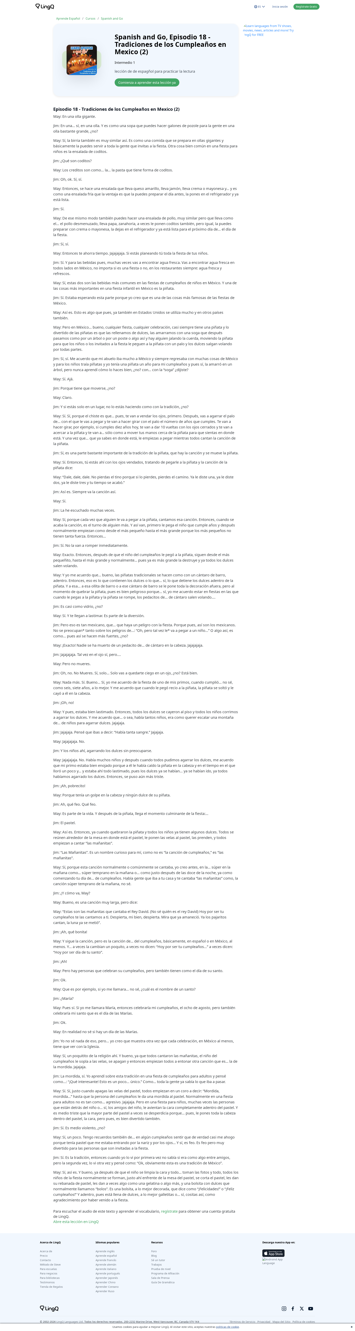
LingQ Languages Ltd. (70, 1321)
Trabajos (156, 1264)
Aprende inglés (105, 1251)
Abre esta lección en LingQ (76, 1221)
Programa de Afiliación (165, 1273)
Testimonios (47, 1282)
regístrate (169, 1211)
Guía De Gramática (163, 1282)
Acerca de (46, 1251)
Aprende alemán (106, 1264)
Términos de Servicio (242, 1321)
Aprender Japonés (107, 1278)
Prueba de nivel (161, 1269)
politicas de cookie (227, 1327)
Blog (154, 1255)
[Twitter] (301, 1308)
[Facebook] (292, 1308)
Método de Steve (50, 1264)
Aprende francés (106, 1260)
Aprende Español (68, 18)
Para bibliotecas (50, 1278)
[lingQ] (45, 7)
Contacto (45, 1260)
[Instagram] (284, 1308)
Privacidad (263, 1321)
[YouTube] (310, 1308)
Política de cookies (304, 1321)
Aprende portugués (108, 1273)
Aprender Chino (105, 1282)
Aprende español (106, 1255)
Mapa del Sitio (281, 1321)
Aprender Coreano (107, 1286)
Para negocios (48, 1273)
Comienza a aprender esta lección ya (147, 82)
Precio (44, 1255)
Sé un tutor (158, 1260)
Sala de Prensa (160, 1278)
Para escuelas (48, 1269)
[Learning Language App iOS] (273, 1253)
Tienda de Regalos (51, 1286)
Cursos (90, 18)
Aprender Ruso (105, 1291)
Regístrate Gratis (306, 6)
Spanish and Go (112, 18)
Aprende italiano (106, 1269)
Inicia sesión (280, 6)
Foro (154, 1251)
